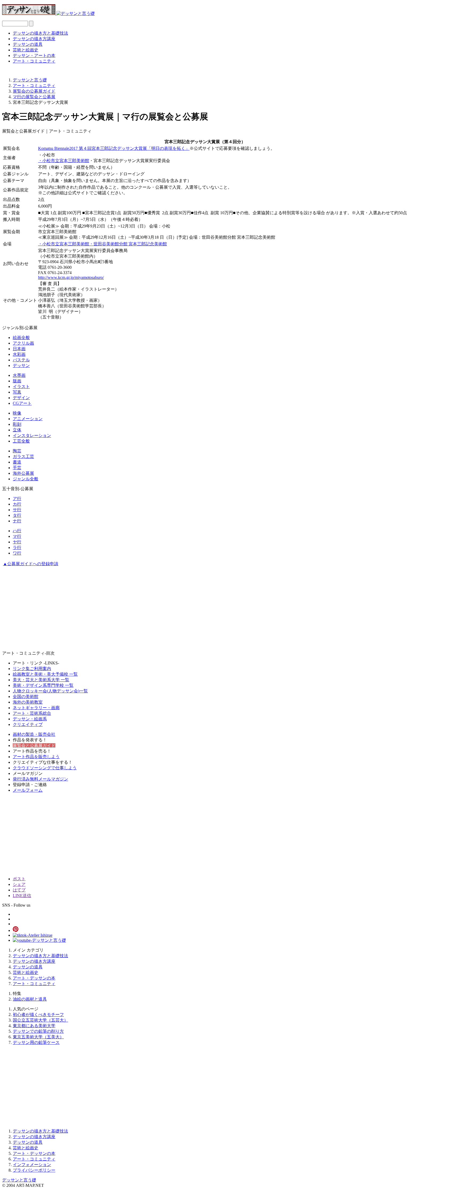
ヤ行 (17, 542)
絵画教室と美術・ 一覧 (45, 674)
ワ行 (17, 553)
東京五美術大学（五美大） (38, 1037)
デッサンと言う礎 (19, 1180)
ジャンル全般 (25, 479)
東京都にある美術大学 (34, 1025)
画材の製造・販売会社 (34, 734)
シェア (19, 884)
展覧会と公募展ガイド (34, 745)
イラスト (21, 386)
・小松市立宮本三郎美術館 (63, 160)
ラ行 (17, 547)
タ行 (17, 515)
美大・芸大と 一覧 (41, 679)
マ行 (17, 536)
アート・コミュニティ (34, 61)
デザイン (21, 397)
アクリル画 (23, 343)
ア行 (17, 498)
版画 (17, 381)
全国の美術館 (25, 696)
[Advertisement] (162, 609)
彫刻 (17, 424)
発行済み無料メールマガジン (40, 779)
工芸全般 (21, 441)
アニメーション (28, 418)
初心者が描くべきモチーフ (38, 1014)
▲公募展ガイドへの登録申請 (30, 563)
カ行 (17, 504)
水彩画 (19, 354)
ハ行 (17, 530)
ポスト (19, 879)
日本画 (19, 348)
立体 (17, 430)
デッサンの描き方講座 (34, 38)
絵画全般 (21, 337)
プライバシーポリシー (34, 1170)
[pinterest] (15, 930)
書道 (17, 462)
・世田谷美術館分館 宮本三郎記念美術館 (128, 244)
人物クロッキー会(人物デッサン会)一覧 (50, 691)
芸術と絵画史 (25, 50)
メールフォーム (28, 790)
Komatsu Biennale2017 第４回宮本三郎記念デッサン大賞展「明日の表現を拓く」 (114, 148)
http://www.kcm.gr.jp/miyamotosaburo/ (71, 277)
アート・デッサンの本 (34, 978)
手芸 (17, 467)
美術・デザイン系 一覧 (43, 685)
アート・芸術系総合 (32, 713)
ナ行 (17, 521)
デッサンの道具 (28, 44)
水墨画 (19, 375)
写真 (17, 392)
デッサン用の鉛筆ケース (36, 1042)
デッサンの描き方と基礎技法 (40, 33)
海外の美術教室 (28, 702)
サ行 (17, 509)
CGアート (22, 403)
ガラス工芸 (23, 456)
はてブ (19, 890)
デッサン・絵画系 (30, 719)
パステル (21, 360)
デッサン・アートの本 (34, 55)
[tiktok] (32, 935)
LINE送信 (22, 895)
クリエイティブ (28, 724)
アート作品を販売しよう (36, 756)
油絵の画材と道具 (30, 999)
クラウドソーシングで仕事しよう (45, 768)
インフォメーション (32, 1164)
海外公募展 (23, 473)
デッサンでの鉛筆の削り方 (38, 1031)
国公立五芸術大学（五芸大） (40, 1020)
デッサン (21, 365)
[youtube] (39, 940)
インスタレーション (32, 435)
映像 (17, 413)
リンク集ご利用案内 (32, 668)
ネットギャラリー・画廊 (36, 707)
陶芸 (17, 451)
